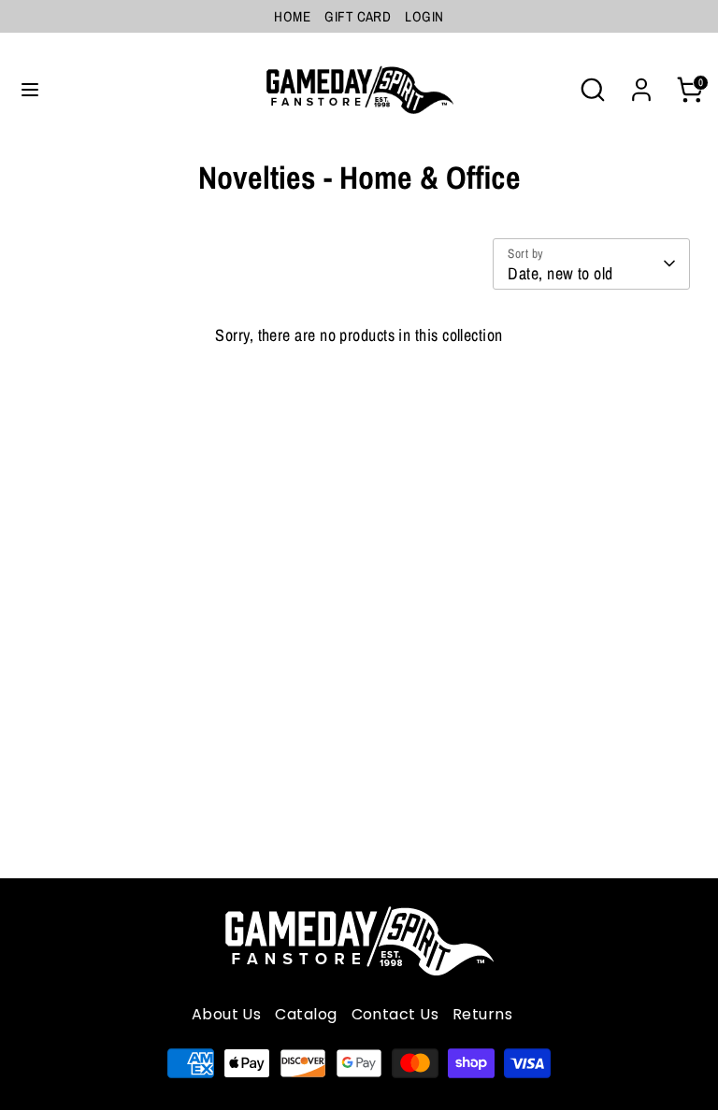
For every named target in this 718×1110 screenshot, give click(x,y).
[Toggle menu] (30, 90)
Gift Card (357, 16)
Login (424, 16)
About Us (227, 1014)
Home (292, 16)
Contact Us (395, 1014)
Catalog (306, 1014)
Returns (482, 1014)
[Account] (641, 83)
